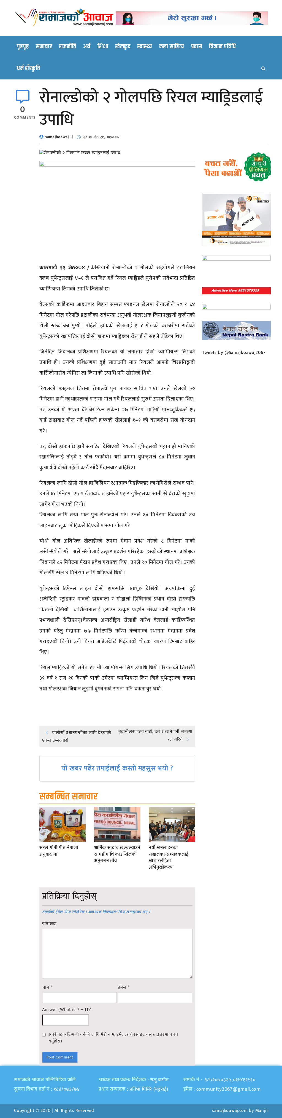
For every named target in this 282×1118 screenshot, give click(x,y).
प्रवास (196, 46)
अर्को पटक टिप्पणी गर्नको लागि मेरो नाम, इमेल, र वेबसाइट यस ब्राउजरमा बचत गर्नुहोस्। (113, 1038)
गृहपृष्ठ (23, 46)
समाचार (44, 46)
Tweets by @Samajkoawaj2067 (234, 352)
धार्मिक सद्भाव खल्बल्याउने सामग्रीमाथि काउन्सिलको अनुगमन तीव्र (117, 854)
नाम (47, 987)
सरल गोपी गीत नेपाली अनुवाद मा (58, 851)
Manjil (261, 1110)
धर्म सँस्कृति (28, 68)
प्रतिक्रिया (49, 924)
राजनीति (67, 46)
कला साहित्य (171, 46)
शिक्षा (102, 46)
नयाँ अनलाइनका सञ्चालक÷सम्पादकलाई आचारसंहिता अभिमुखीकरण (169, 858)
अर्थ (87, 46)
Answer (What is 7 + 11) (66, 1010)
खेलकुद (123, 46)
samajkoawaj (57, 137)
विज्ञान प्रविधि (222, 46)
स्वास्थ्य (144, 46)
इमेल (123, 987)
